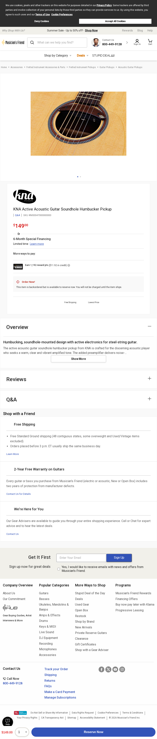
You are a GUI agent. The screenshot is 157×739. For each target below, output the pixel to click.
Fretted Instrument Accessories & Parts (45, 67)
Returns (49, 680)
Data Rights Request (83, 712)
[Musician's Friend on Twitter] (108, 669)
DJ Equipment (48, 638)
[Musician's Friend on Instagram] (122, 669)
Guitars (43, 593)
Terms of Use (42, 14)
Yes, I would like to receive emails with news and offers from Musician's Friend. (102, 569)
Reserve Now (93, 732)
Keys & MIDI (47, 626)
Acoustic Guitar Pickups (130, 67)
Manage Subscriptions (60, 697)
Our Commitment (14, 599)
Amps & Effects (49, 615)
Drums (43, 621)
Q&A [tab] (11, 399)
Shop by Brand (84, 621)
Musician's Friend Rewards (133, 593)
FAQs (48, 686)
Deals (81, 55)
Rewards (127, 30)
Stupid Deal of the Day (90, 593)
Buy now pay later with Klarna (134, 604)
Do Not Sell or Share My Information (49, 712)
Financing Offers (126, 599)
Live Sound (46, 632)
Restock (80, 616)
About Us (9, 593)
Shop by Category (56, 55)
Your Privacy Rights (27, 717)
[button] (150, 43)
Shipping (50, 675)
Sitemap (71, 717)
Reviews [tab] (16, 379)
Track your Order (56, 669)
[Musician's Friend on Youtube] (115, 669)
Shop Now (91, 30)
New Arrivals (83, 627)
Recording (46, 643)
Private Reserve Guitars (91, 633)
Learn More (12, 454)
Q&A (17, 215)
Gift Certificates (85, 644)
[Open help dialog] (7, 722)
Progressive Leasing (129, 610)
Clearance (81, 638)
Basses (44, 599)
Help (150, 30)
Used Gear (82, 604)
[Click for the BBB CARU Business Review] (20, 713)
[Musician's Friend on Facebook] (101, 669)
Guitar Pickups (107, 67)
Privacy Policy (104, 5)
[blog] (18, 608)
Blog (140, 30)
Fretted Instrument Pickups (82, 67)
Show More (78, 358)
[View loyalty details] (68, 266)
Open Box (81, 610)
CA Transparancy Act (52, 717)
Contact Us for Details (18, 493)
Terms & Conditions (132, 712)
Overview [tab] (17, 327)
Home (4, 67)
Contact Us (12, 534)
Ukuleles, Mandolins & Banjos (54, 607)
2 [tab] (80, 177)
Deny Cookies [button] (41, 21)
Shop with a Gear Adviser (92, 650)
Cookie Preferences (62, 14)
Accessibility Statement (92, 717)
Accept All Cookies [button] (115, 21)
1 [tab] (78, 177)
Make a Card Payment (59, 692)
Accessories (17, 67)
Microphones (48, 649)
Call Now (12, 681)
